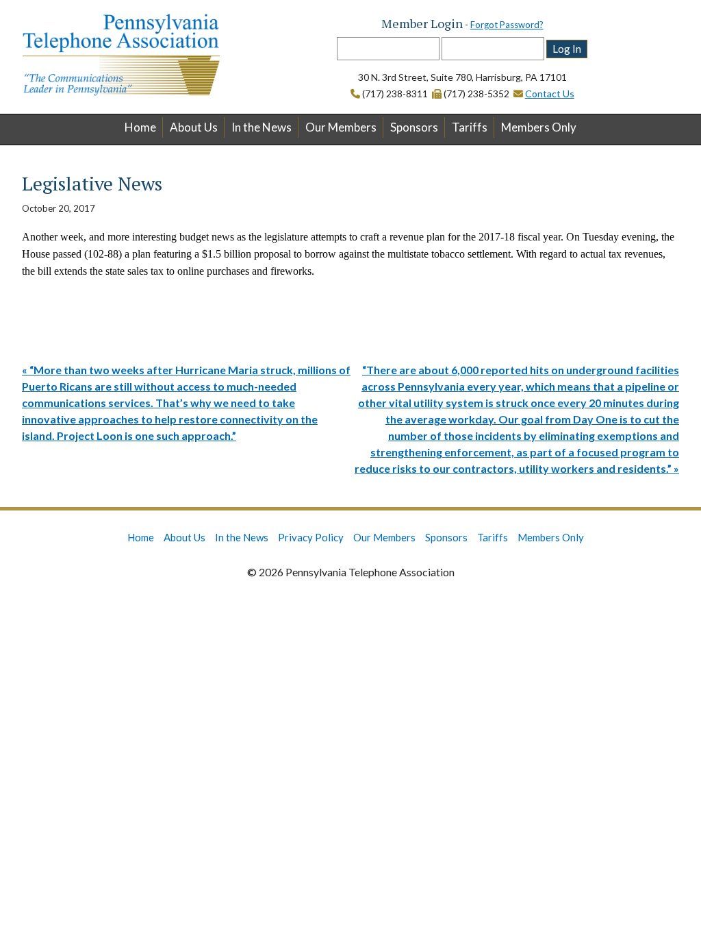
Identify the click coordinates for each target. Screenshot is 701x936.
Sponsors (414, 127)
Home (140, 127)
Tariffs (469, 127)
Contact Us (549, 93)
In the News (261, 127)
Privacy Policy (311, 537)
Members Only (538, 127)
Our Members (341, 127)
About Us (194, 127)
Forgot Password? (507, 24)
